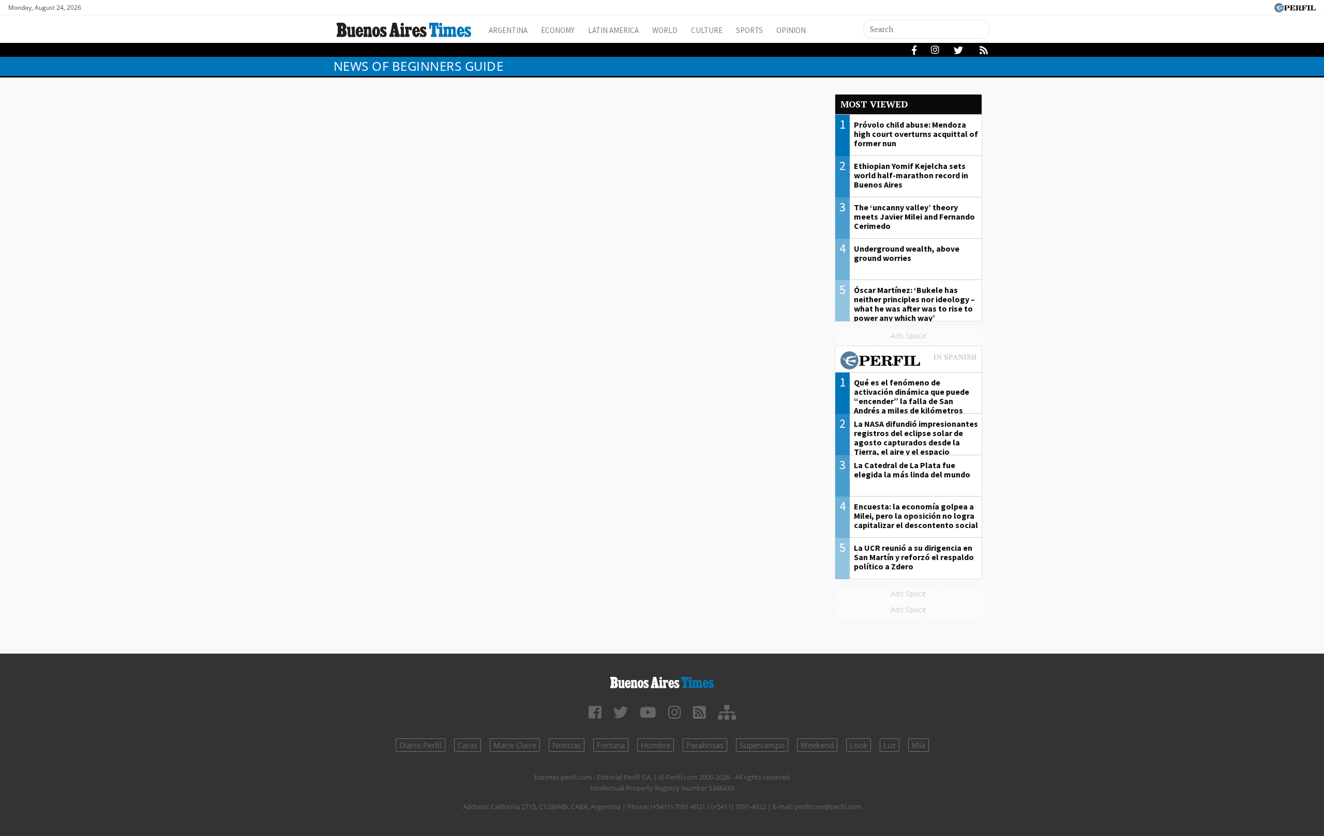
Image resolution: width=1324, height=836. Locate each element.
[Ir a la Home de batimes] (662, 680)
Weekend (817, 745)
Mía (918, 745)
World (665, 30)
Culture (707, 30)
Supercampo (762, 745)
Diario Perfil (420, 745)
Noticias (566, 745)
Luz (889, 745)
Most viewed (874, 104)
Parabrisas (705, 745)
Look (858, 745)
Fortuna (611, 745)
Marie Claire (514, 745)
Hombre (655, 745)
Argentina (508, 30)
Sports (749, 30)
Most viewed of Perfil (908, 362)
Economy (558, 30)
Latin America (613, 30)
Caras (467, 745)
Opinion (791, 30)
